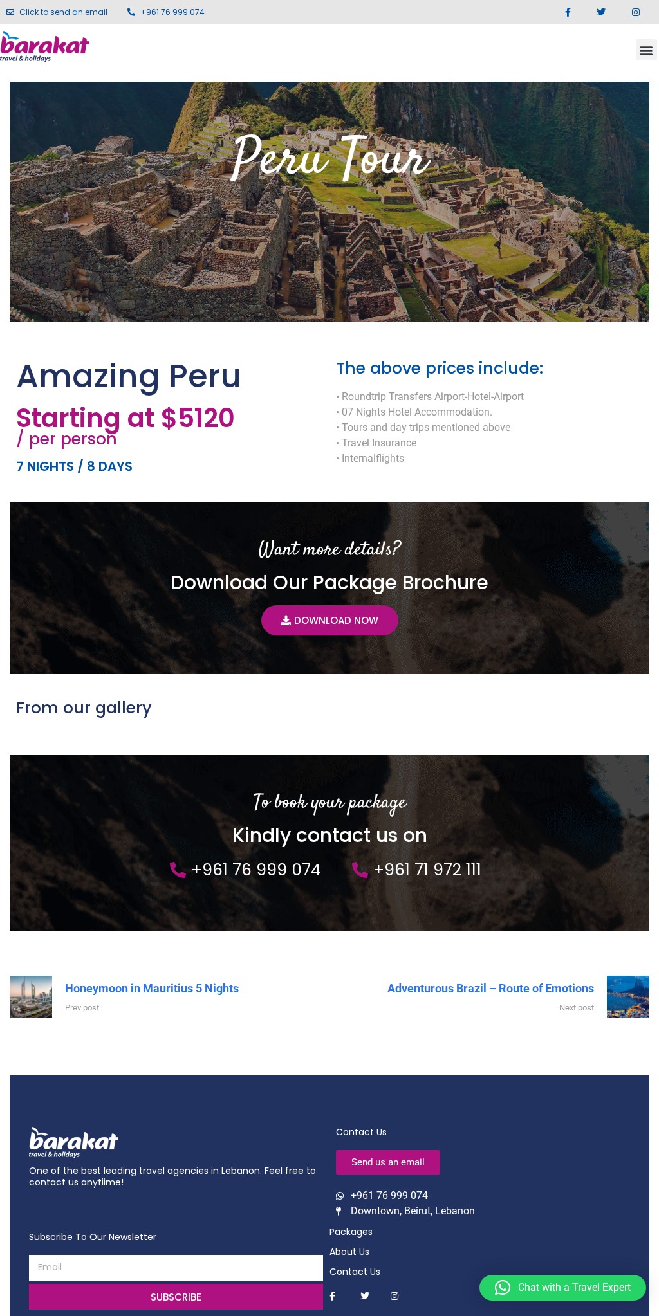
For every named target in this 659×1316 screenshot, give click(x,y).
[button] (646, 49)
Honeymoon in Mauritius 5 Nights (152, 988)
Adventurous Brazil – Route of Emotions (490, 988)
